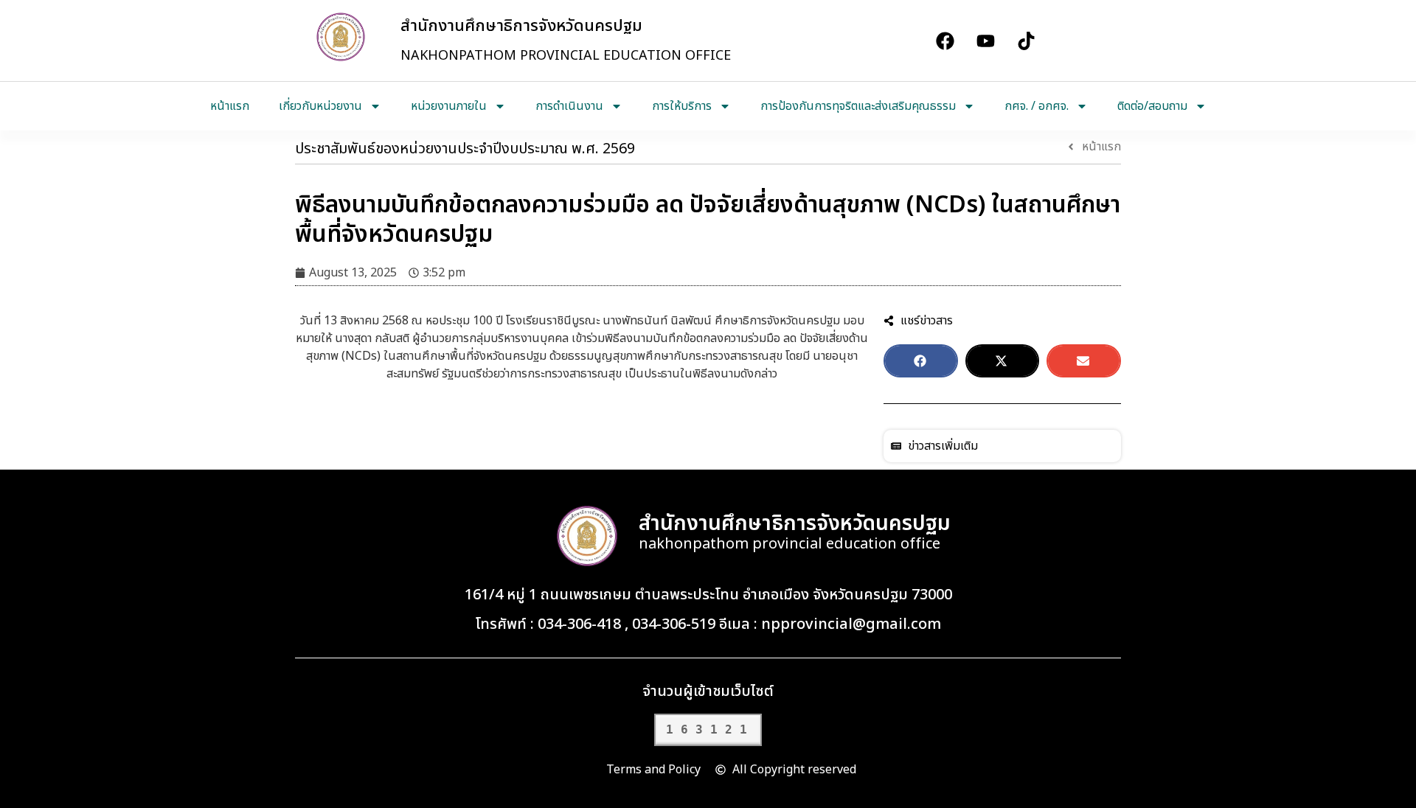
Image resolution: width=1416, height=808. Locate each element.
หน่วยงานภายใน (449, 106)
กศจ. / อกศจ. (1036, 106)
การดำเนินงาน (569, 106)
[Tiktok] (1025, 40)
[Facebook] (944, 40)
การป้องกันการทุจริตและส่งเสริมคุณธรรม (858, 106)
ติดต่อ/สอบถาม (1152, 106)
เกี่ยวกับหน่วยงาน (320, 106)
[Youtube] (985, 40)
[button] (921, 360)
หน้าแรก (229, 106)
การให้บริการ (682, 106)
